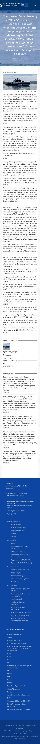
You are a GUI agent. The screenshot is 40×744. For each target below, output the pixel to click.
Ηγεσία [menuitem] (13, 543)
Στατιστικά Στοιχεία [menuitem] (18, 576)
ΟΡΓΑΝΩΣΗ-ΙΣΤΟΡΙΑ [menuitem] (14, 521)
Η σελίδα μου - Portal (14, 640)
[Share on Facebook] (23, 91)
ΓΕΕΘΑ (9, 683)
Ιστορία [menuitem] (13, 533)
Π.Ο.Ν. (9, 656)
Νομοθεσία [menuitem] (15, 582)
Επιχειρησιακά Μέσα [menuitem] (18, 530)
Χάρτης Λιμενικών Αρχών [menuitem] (20, 615)
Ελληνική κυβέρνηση (14, 634)
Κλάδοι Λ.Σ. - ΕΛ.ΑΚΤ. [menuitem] (18, 552)
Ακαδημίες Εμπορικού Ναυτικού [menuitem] (18, 603)
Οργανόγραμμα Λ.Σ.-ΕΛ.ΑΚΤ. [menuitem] (21, 560)
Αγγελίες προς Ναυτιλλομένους (18, 695)
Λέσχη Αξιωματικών (14, 689)
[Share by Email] (31, 91)
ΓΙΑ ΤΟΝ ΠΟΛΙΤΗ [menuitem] (13, 567)
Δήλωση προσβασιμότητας (16, 511)
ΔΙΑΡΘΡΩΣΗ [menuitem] (11, 540)
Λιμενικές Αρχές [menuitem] (17, 599)
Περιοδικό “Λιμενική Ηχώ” (16, 686)
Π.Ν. (8, 680)
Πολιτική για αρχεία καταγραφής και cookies (20, 507)
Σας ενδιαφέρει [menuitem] (16, 573)
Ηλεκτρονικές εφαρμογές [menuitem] (20, 570)
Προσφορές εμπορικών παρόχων (18, 709)
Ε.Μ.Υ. (9, 698)
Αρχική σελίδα (15, 59)
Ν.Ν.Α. (9, 692)
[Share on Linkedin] (27, 91)
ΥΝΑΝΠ (9, 637)
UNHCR (9, 671)
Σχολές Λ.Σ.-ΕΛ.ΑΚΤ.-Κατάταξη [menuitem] (22, 563)
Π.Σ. (8, 659)
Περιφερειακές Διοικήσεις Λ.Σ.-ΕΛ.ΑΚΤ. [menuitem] (20, 556)
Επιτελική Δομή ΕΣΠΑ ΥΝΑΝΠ (17, 643)
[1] (6, 346)
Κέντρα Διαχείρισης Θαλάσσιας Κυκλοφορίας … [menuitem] (20, 620)
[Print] (35, 91)
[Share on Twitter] (18, 91)
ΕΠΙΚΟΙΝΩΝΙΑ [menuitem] (12, 586)
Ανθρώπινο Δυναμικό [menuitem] (18, 527)
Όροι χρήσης (11, 514)
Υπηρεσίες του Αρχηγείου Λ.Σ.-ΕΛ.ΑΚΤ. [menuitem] (21, 590)
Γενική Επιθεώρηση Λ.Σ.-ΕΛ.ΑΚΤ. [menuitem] (19, 548)
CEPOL (9, 674)
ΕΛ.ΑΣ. (9, 662)
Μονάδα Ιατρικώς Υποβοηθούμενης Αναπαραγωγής (19, 667)
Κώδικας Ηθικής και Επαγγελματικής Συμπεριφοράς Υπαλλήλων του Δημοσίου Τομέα (20, 648)
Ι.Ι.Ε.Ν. (9, 653)
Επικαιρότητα (25, 59)
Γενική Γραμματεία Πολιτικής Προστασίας (17, 705)
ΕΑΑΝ (9, 677)
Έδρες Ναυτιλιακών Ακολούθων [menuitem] (18, 608)
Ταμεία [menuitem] (13, 536)
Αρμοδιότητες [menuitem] (16, 524)
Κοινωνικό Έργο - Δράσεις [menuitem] (20, 579)
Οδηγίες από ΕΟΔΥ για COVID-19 (18, 701)
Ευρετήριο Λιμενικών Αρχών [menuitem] (21, 612)
